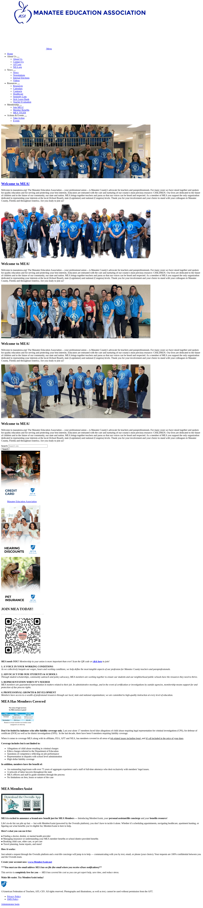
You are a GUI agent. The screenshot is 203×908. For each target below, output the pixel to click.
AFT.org (17, 64)
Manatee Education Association (22, 501)
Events (16, 120)
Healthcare (18, 94)
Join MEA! (18, 107)
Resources (18, 86)
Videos (16, 80)
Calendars (17, 88)
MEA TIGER (19, 112)
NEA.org (17, 67)
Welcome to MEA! (15, 184)
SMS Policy (12, 899)
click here (97, 661)
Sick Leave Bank (21, 99)
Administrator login (10, 904)
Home (10, 54)
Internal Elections (21, 78)
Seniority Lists (20, 96)
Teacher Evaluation (22, 102)
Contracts (17, 91)
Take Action (19, 118)
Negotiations (19, 75)
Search (4, 446)
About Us (17, 59)
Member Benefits (21, 110)
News (16, 72)
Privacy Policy (14, 896)
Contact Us (18, 62)
